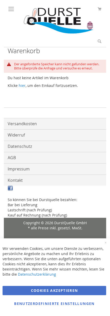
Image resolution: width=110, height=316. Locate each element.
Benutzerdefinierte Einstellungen (54, 303)
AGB (12, 157)
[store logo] (56, 32)
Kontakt (15, 180)
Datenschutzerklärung (37, 274)
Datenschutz (20, 146)
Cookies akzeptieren (54, 290)
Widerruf (16, 135)
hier (22, 85)
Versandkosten (22, 124)
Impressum (19, 169)
